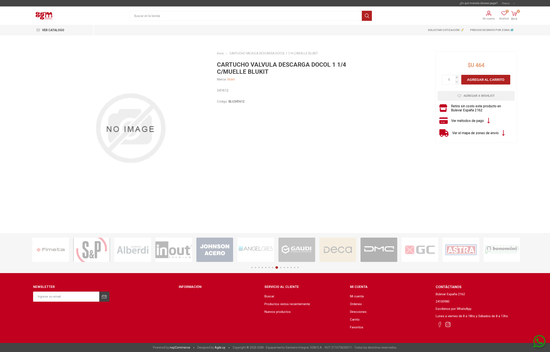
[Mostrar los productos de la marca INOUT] (173, 250)
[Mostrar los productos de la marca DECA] (337, 250)
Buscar (367, 16)
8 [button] (276, 267)
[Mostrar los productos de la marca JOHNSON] (214, 250)
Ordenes (356, 304)
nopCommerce (180, 347)
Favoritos (356, 327)
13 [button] (294, 267)
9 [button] (280, 267)
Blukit (231, 79)
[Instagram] (448, 324)
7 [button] (272, 267)
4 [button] (262, 267)
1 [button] (252, 267)
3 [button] (259, 267)
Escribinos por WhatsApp (453, 309)
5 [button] (265, 267)
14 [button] (298, 267)
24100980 (442, 301)
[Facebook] (439, 324)
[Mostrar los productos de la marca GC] (420, 250)
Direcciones (358, 312)
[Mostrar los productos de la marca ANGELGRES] (255, 250)
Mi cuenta (489, 18)
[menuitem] (305, 296)
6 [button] (269, 267)
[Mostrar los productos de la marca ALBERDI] (132, 250)
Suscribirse (104, 297)
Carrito (355, 319)
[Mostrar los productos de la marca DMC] (379, 250)
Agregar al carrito (485, 79)
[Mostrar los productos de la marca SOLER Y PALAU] (91, 250)
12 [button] (291, 267)
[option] (50, 250)
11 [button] (287, 267)
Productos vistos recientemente (287, 304)
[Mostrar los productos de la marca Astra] (461, 250)
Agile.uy (220, 347)
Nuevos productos (277, 312)
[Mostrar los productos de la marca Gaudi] (296, 250)
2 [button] (255, 267)
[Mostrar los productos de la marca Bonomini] (502, 250)
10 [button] (284, 267)
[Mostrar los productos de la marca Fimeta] (50, 250)
